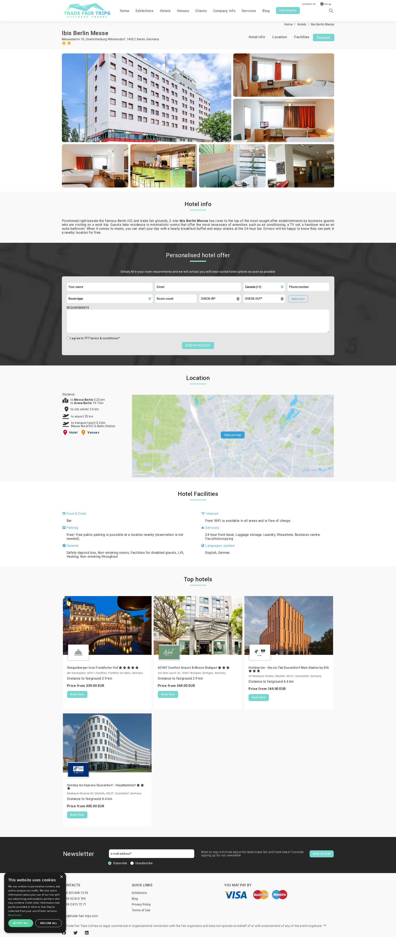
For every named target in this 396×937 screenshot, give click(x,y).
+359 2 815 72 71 (74, 904)
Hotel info (257, 37)
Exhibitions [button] (145, 11)
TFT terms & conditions (101, 338)
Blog (266, 11)
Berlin (141, 39)
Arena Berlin (83, 403)
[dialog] (35, 902)
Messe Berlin (84, 399)
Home (124, 11)
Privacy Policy (141, 904)
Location (279, 37)
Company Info (224, 11)
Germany (152, 39)
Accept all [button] (20, 923)
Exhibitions (139, 893)
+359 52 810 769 (74, 898)
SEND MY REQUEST (198, 345)
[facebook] (64, 932)
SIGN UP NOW (321, 854)
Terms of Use (141, 910)
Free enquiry (288, 10)
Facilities (301, 37)
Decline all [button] (48, 923)
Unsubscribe (144, 863)
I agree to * (95, 338)
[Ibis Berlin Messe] (146, 97)
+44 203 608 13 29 (75, 893)
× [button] (61, 876)
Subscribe (120, 863)
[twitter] (76, 932)
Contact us (309, 4)
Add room (298, 299)
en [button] (326, 4)
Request (323, 37)
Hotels (165, 11)
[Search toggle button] (331, 11)
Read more (14, 915)
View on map (232, 435)
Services (249, 11)
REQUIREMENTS (78, 307)
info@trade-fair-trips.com (80, 916)
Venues (183, 11)
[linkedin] (87, 932)
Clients (201, 11)
